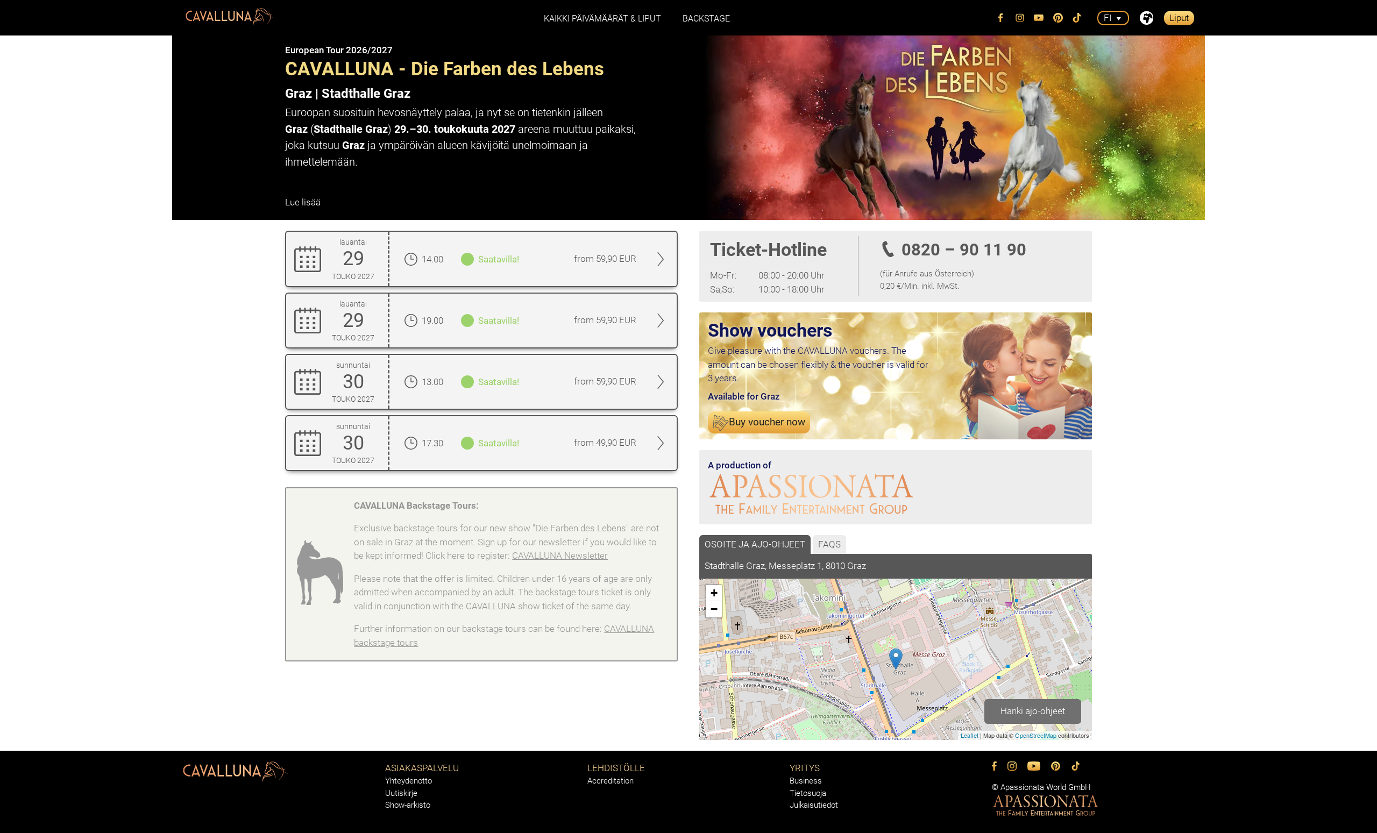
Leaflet (969, 735)
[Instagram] (1020, 18)
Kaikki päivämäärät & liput (602, 18)
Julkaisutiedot (814, 805)
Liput (1179, 17)
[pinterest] (1058, 18)
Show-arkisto (407, 805)
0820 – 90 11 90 (964, 249)
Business (806, 781)
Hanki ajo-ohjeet (1032, 711)
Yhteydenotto (408, 781)
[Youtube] (1039, 18)
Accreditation (610, 781)
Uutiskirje (401, 793)
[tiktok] (1077, 18)
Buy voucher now (767, 422)
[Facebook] (1001, 18)
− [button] (714, 609)
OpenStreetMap (1035, 735)
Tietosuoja (808, 793)
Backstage (706, 18)
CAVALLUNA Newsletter (560, 555)
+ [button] (714, 593)
